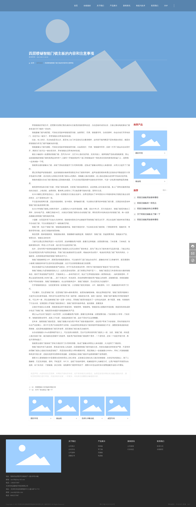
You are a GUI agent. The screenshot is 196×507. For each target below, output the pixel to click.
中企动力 (179, 504)
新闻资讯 (126, 6)
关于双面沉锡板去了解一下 (148, 214)
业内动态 (39, 63)
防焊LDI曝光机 (88, 418)
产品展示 (113, 6)
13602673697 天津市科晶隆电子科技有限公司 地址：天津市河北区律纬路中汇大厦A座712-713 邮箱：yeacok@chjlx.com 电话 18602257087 (22, 489)
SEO (188, 504)
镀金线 (59, 418)
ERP (166, 6)
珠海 (184, 504)
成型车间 (111, 418)
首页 (76, 6)
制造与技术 (140, 6)
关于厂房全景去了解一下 (44, 390)
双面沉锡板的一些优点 (146, 203)
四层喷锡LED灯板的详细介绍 (45, 387)
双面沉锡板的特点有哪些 (147, 209)
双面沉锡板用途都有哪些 (147, 197)
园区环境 (34, 418)
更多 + (165, 190)
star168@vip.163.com (18, 479)
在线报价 (87, 6)
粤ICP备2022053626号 (107, 504)
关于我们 (100, 6)
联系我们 (154, 6)
